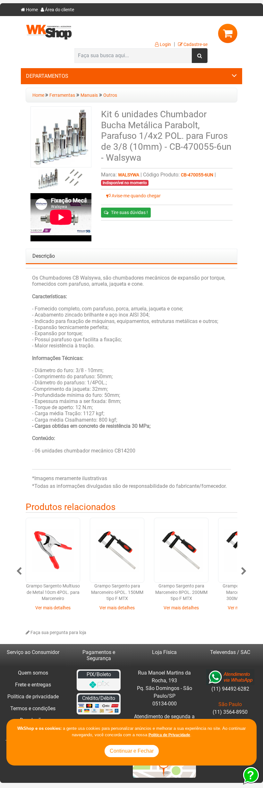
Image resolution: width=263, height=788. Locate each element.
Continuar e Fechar (132, 751)
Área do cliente (59, 10)
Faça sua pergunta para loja (58, 632)
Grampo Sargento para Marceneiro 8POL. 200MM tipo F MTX (181, 592)
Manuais (89, 95)
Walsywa (128, 175)
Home (31, 10)
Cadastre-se (195, 44)
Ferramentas (62, 95)
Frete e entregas (33, 685)
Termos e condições (32, 708)
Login (165, 44)
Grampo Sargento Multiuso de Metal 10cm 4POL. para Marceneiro (53, 592)
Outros (110, 95)
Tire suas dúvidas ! (129, 212)
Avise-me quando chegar (136, 196)
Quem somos (33, 673)
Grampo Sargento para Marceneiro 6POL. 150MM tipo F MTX (117, 592)
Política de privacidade (33, 697)
